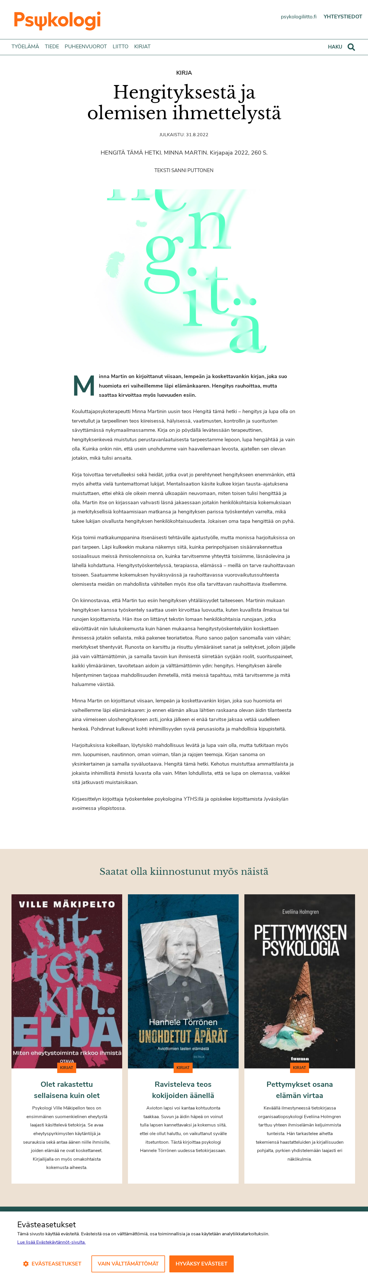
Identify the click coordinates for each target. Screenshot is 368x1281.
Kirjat (142, 46)
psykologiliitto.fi (299, 16)
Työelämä (25, 46)
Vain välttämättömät (128, 1263)
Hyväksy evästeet (201, 1263)
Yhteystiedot (343, 16)
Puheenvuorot (86, 46)
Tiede (52, 46)
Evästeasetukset (56, 1263)
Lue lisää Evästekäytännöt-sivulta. (51, 1242)
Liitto (121, 46)
